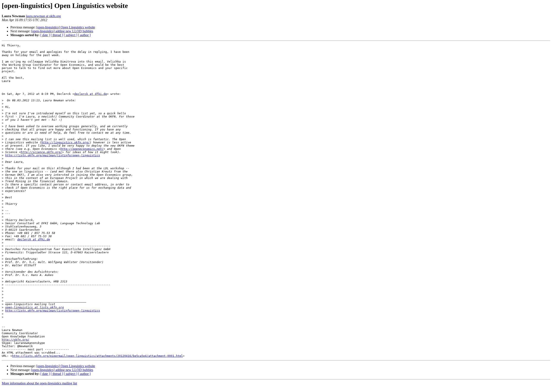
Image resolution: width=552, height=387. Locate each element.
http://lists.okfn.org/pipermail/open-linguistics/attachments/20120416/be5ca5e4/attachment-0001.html (97, 355)
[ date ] (45, 35)
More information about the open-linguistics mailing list (39, 383)
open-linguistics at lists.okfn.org (34, 307)
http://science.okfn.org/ (41, 152)
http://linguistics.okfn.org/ (65, 142)
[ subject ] (70, 35)
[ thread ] (57, 35)
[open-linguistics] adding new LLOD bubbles (62, 31)
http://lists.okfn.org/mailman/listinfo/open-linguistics (52, 155)
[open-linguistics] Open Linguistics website (65, 27)
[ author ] (84, 35)
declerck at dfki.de (90, 94)
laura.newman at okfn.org (43, 16)
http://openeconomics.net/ (82, 148)
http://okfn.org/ (15, 339)
